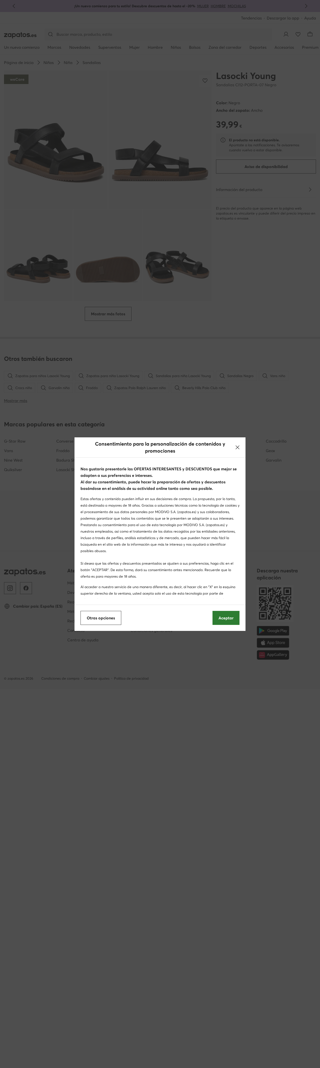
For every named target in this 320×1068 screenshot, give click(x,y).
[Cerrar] (238, 447)
